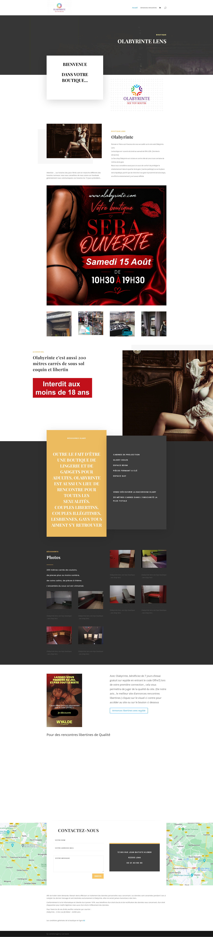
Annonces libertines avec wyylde (128, 710)
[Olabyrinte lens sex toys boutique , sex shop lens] (59, 608)
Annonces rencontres (148, 8)
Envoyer (97, 876)
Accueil (135, 8)
